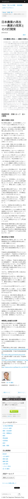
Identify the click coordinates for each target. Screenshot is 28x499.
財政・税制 (6, 445)
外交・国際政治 (7, 433)
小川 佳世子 (6, 456)
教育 (4, 435)
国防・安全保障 (7, 431)
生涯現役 (5, 440)
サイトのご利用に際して (9, 483)
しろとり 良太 (7, 466)
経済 (24, 35)
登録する (14, 411)
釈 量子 (5, 454)
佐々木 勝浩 (10, 382)
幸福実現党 (5, 1)
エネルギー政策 (7, 428)
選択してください (8, 477)
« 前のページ (6, 392)
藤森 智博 (5, 461)
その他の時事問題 (8, 426)
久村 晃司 (5, 464)
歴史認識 (5, 438)
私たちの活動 (11, 5)
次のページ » (21, 392)
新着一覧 (9, 12)
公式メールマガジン (8, 8)
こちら (9, 416)
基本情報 (19, 5)
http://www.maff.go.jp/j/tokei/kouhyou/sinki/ (13, 355)
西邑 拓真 (5, 459)
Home (4, 5)
